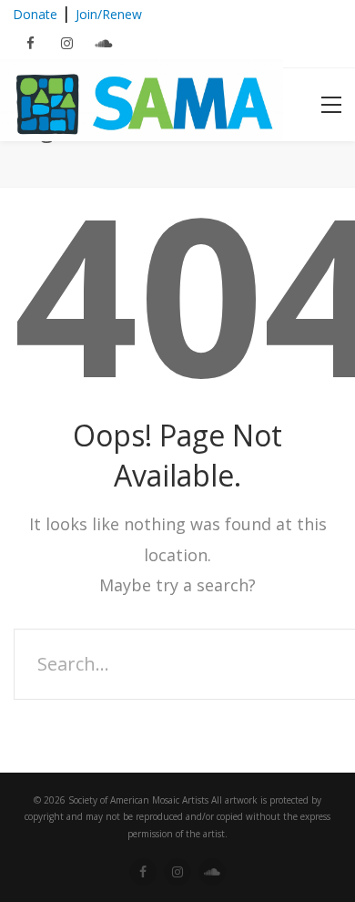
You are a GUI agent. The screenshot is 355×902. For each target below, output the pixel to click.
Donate (35, 14)
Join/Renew (109, 14)
